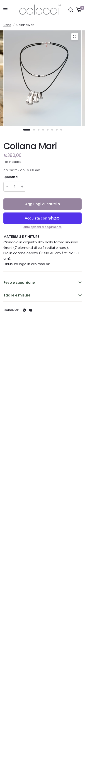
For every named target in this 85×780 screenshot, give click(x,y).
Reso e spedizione (19, 282)
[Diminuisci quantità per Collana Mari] (7, 186)
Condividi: (11, 310)
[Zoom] (74, 36)
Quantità (10, 177)
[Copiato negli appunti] (30, 310)
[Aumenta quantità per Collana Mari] (22, 186)
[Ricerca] (71, 9)
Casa (7, 25)
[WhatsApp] (24, 310)
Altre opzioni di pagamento (42, 227)
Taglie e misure (16, 295)
